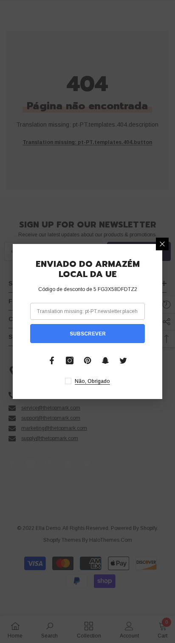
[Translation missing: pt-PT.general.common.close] (162, 244)
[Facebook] (52, 360)
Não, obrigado (92, 381)
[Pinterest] (87, 360)
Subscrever (88, 334)
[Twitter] (123, 360)
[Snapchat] (105, 360)
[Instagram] (70, 360)
